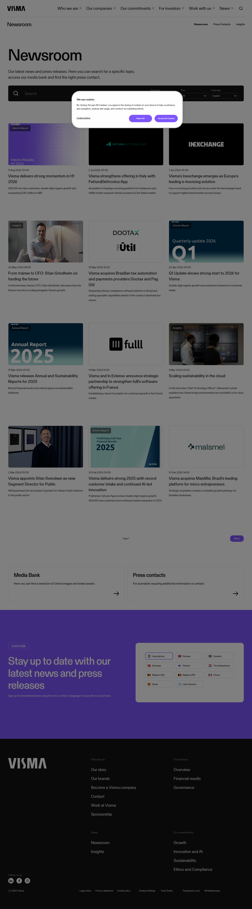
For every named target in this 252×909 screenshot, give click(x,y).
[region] (127, 109)
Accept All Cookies (166, 118)
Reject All (140, 118)
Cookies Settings (83, 118)
